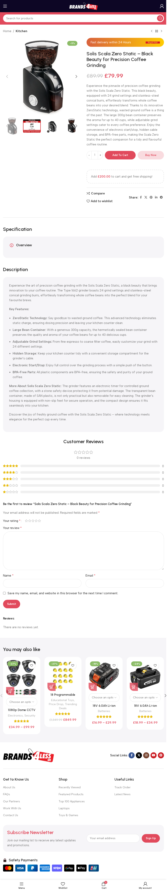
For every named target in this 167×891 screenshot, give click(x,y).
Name (8, 575)
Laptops (64, 808)
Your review (12, 528)
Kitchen (21, 31)
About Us (9, 787)
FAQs (6, 794)
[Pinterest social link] (151, 197)
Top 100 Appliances (72, 801)
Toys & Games (68, 815)
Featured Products (71, 794)
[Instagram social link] (146, 755)
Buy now (150, 155)
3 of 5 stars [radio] (32, 520)
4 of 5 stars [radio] (36, 520)
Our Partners (11, 801)
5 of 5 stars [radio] (39, 520)
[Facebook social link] (140, 197)
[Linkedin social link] (156, 197)
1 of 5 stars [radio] (26, 520)
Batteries (104, 711)
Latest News (122, 794)
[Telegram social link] (161, 197)
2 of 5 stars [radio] (29, 520)
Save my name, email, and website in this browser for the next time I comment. (63, 593)
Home (7, 31)
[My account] (162, 6)
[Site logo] (83, 6)
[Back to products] (156, 31)
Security (29, 715)
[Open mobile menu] (5, 6)
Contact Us (10, 815)
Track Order (122, 787)
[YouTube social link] (154, 755)
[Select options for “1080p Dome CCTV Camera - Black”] (10, 691)
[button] (7, 76)
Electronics (15, 715)
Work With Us (12, 808)
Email (91, 575)
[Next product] (161, 31)
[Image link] (28, 755)
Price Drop (56, 704)
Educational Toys (62, 700)
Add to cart (120, 155)
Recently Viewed (70, 787)
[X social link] (145, 197)
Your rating (12, 520)
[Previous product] (151, 31)
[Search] (160, 18)
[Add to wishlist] (31, 665)
